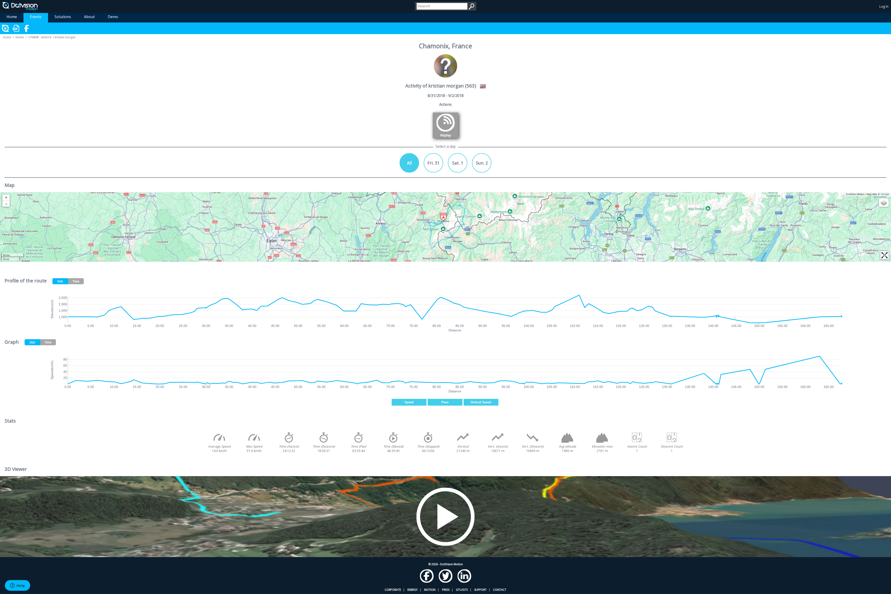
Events (36, 16)
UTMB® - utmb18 (39, 37)
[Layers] (884, 202)
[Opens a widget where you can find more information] (17, 586)
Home (11, 16)
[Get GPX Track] (16, 28)
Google (885, 194)
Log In (883, 6)
